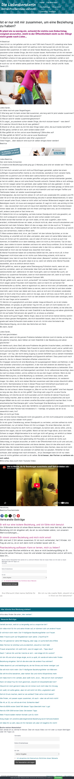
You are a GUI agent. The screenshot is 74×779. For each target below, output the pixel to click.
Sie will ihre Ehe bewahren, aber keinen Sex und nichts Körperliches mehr (28, 674)
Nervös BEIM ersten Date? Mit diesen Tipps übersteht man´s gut (25, 706)
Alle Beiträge (45, 7)
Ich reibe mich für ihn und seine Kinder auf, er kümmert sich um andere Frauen (30, 628)
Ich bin (3, 574)
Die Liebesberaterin (18, 4)
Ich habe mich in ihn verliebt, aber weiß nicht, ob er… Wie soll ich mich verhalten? (31, 678)
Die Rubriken (51, 2)
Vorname (4, 563)
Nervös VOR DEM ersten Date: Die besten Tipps (18, 711)
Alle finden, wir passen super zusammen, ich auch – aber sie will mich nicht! (29, 698)
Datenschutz (50, 776)
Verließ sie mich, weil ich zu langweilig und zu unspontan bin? (23, 624)
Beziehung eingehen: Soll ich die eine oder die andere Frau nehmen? (26, 661)
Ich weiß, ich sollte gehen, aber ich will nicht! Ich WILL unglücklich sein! (27, 690)
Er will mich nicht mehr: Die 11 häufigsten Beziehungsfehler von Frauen (27, 633)
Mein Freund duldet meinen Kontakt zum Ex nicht (19, 715)
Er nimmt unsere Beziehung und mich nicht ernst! (25, 537)
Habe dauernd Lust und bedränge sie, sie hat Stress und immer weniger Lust (29, 665)
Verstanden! (58, 777)
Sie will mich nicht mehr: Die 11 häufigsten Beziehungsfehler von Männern (28, 670)
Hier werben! (68, 776)
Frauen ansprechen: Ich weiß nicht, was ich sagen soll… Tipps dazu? (26, 649)
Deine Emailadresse (7, 569)
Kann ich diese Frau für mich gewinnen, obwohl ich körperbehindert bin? (28, 682)
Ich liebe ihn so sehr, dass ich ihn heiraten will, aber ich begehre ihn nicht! (28, 723)
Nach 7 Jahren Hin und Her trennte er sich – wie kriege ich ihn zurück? (27, 653)
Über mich (56, 7)
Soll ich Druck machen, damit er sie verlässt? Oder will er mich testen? (27, 694)
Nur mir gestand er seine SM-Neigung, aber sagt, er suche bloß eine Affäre (29, 641)
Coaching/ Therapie (48, 11)
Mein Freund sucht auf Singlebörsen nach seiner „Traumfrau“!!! (24, 637)
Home (42, 2)
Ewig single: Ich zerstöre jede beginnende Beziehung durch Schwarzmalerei (29, 719)
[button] (2, 515)
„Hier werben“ (26, 614)
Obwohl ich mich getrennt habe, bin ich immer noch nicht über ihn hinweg (29, 686)
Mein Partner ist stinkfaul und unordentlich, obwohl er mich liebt (25, 645)
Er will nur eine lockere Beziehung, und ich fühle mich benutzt (32, 524)
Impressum (59, 776)
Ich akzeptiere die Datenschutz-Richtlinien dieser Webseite (20, 580)
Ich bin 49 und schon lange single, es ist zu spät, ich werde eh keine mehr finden (31, 657)
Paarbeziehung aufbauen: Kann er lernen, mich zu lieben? (30, 547)
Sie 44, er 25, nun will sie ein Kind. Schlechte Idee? (19, 702)
